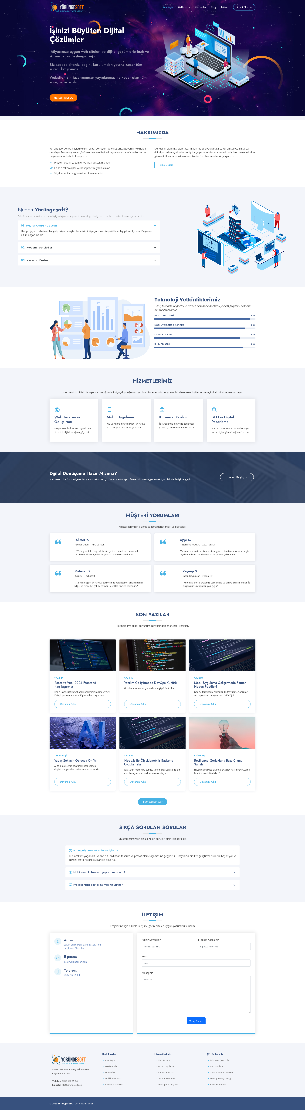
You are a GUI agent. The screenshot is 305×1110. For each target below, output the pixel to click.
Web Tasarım (164, 1060)
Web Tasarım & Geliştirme (67, 419)
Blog (213, 7)
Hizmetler (200, 7)
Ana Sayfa (168, 7)
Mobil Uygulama (120, 417)
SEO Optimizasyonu (168, 1084)
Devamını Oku (68, 704)
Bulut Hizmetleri (218, 1084)
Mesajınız (147, 973)
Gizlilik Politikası (113, 1078)
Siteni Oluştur (244, 7)
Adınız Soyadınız (151, 940)
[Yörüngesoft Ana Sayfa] (67, 6)
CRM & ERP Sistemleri (221, 1072)
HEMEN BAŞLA (63, 98)
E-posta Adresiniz (208, 940)
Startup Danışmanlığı (220, 1078)
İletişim (224, 7)
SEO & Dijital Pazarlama (223, 419)
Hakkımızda (184, 7)
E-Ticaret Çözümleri (220, 1060)
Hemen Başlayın (237, 477)
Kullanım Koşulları (114, 1084)
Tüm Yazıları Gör (153, 801)
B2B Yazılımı (216, 1066)
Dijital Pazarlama (166, 1078)
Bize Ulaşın (167, 165)
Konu (145, 956)
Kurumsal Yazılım (173, 417)
